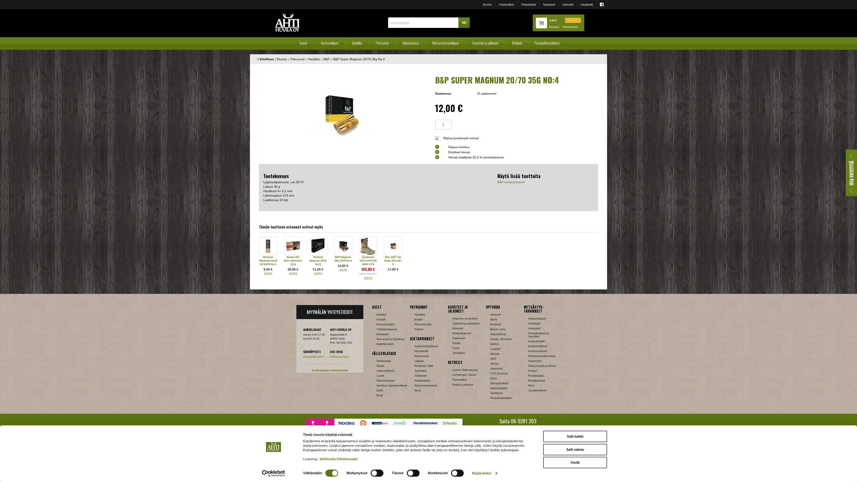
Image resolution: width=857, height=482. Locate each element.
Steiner (494, 363)
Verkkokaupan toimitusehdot (330, 370)
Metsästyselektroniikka (542, 356)
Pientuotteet (459, 379)
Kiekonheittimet (537, 346)
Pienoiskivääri (423, 324)
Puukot (532, 370)
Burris (493, 319)
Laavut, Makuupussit (464, 370)
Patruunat (382, 43)
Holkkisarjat (383, 361)
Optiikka (357, 43)
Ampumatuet (422, 380)
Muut (417, 390)
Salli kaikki (575, 436)
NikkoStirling (498, 334)
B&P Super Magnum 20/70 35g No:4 (359, 59)
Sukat (455, 348)
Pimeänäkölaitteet (501, 398)
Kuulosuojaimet (537, 351)
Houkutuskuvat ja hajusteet (538, 335)
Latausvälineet (385, 370)
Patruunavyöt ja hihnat (541, 366)
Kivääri (418, 319)
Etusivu (487, 4)
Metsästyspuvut (461, 333)
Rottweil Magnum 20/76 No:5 (318, 261)
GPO (493, 358)
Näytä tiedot (481, 473)
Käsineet (457, 328)
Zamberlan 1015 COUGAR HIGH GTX (368, 261)
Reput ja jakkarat (462, 384)
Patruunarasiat (385, 380)
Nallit (379, 390)
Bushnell (495, 324)
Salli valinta (575, 449)
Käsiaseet (382, 334)
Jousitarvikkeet (537, 390)
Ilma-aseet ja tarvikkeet (390, 339)
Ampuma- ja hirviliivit (465, 318)
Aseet (303, 43)
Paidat (456, 343)
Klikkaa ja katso (339, 356)
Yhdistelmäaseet (386, 329)
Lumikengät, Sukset (464, 374)
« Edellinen (265, 59)
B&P (327, 59)
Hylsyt (380, 366)
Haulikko (314, 59)
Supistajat (420, 370)
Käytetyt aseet (384, 344)
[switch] (377, 473)
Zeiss (493, 378)
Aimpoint (495, 314)
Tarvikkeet (458, 353)
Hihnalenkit (421, 351)
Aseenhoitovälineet (426, 346)
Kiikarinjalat (421, 356)
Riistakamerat (536, 380)
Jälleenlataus (410, 43)
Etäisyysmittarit (499, 383)
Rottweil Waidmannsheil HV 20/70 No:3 (268, 261)
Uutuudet (567, 4)
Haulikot (381, 314)
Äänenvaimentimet (425, 385)
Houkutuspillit (536, 341)
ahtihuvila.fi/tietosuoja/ (339, 459)
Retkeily (517, 43)
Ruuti (379, 395)
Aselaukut (534, 328)
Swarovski (496, 368)
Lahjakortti (586, 4)
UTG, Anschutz (499, 373)
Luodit (380, 375)
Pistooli (418, 329)
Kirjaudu (554, 27)
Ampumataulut (537, 318)
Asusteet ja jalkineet (485, 43)
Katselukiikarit (498, 388)
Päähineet (458, 338)
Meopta (494, 353)
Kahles (494, 344)
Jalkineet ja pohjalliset (465, 323)
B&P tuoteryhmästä (511, 182)
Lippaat (419, 361)
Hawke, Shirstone (501, 339)
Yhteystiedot (528, 4)
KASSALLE (573, 20)
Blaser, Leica (498, 329)
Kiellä (575, 462)
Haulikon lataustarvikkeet (391, 385)
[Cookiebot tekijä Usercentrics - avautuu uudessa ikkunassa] (273, 473)
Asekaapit (534, 323)
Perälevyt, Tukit (423, 366)
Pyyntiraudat (535, 375)
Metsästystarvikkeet (446, 43)
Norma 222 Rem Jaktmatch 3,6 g (293, 261)
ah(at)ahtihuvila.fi (313, 356)
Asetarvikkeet (330, 43)
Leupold (495, 349)
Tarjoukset (549, 4)
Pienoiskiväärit (385, 324)
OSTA (268, 274)
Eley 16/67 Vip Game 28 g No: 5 (393, 261)
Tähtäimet (420, 375)
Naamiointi (534, 361)
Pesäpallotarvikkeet (547, 43)
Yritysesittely (506, 4)
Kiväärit (381, 319)
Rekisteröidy (570, 27)
